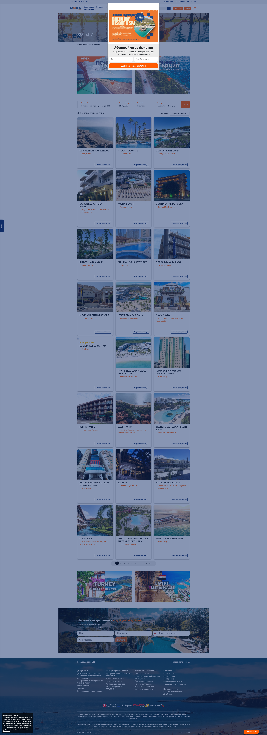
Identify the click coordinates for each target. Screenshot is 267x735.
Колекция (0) (252, 732)
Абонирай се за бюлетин (133, 66)
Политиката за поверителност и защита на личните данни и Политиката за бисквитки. (16, 729)
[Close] (157, 5)
